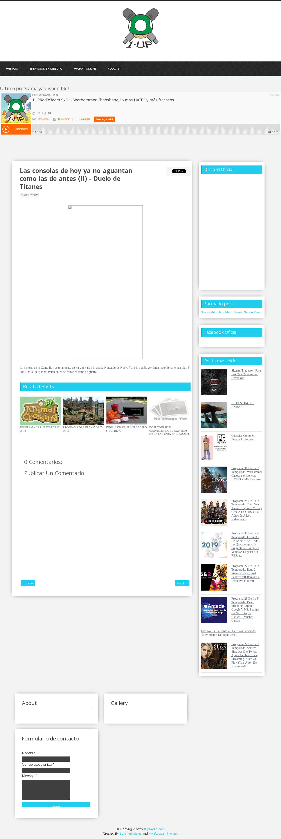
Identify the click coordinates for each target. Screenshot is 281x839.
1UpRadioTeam (154, 829)
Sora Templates (131, 833)
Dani (257, 312)
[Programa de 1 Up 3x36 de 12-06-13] (40, 424)
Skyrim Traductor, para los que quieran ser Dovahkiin (246, 374)
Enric (239, 312)
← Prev (28, 583)
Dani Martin (225, 312)
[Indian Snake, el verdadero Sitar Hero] (126, 424)
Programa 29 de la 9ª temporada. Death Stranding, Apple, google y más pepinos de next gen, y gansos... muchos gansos (245, 609)
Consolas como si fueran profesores (242, 437)
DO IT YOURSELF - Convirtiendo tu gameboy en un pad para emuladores (169, 430)
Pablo (212, 312)
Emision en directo (47, 68)
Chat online (86, 68)
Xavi (35, 195)
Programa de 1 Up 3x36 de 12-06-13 (40, 429)
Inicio (13, 68)
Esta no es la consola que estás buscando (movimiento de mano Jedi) (228, 632)
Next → (182, 583)
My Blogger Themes (163, 833)
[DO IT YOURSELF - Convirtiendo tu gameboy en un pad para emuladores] (169, 424)
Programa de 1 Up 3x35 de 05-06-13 (83, 429)
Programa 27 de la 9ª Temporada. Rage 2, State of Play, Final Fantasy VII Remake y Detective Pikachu (245, 573)
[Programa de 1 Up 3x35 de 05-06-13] (83, 424)
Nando (248, 312)
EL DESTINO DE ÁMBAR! (242, 405)
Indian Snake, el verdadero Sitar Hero (126, 429)
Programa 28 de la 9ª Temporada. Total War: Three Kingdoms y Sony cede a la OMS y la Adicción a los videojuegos (246, 510)
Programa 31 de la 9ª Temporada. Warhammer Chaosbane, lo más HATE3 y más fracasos (246, 474)
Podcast (114, 68)
